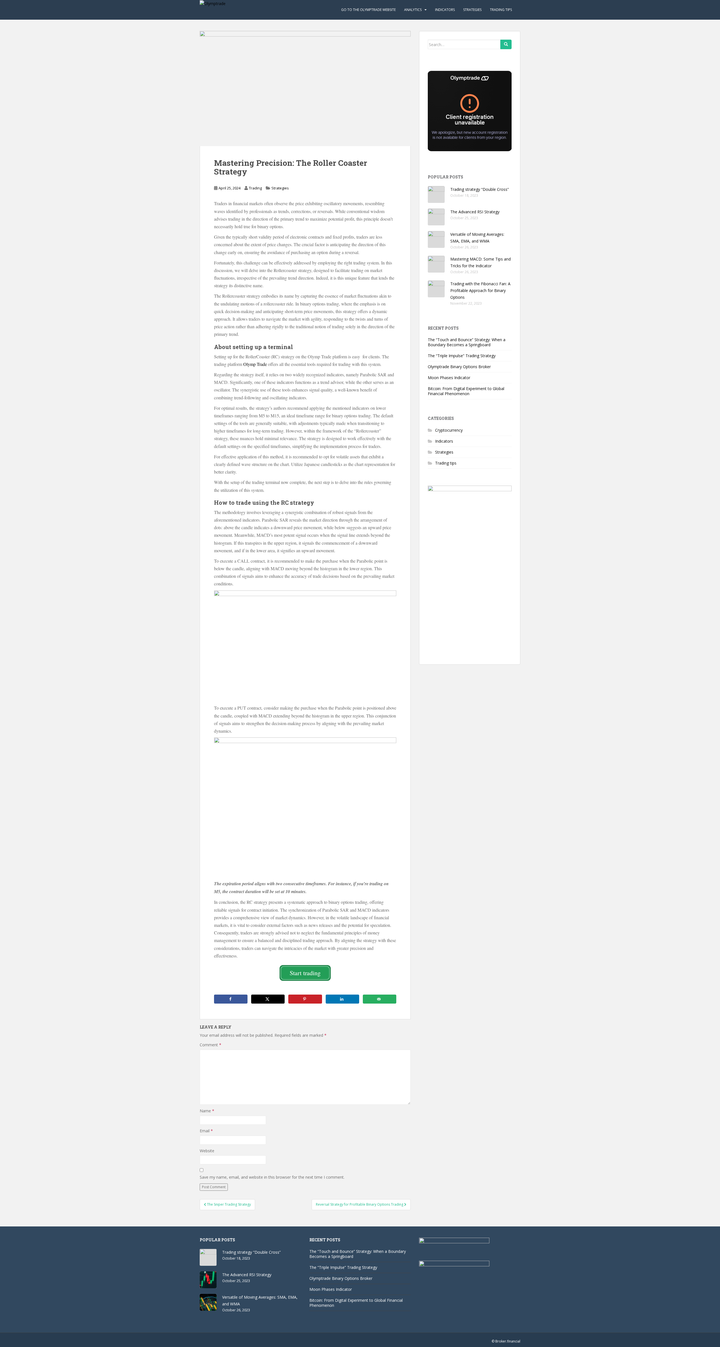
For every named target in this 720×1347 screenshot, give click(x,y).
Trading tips (501, 9)
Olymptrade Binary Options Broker (459, 366)
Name (207, 1110)
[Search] (506, 44)
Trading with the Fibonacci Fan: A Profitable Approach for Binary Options (480, 290)
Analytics (413, 9)
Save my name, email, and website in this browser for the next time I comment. (272, 1177)
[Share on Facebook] (231, 999)
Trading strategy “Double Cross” (479, 189)
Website (207, 1150)
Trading (255, 188)
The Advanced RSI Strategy (475, 211)
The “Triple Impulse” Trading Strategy (462, 355)
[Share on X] (268, 999)
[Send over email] (379, 999)
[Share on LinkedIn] (342, 999)
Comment (210, 1044)
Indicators (445, 9)
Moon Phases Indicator (449, 377)
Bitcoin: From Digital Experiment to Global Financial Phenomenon (466, 391)
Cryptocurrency (449, 430)
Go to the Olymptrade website (368, 9)
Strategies (472, 9)
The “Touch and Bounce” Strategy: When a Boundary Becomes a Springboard (466, 342)
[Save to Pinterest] (305, 999)
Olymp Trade (255, 364)
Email (206, 1130)
